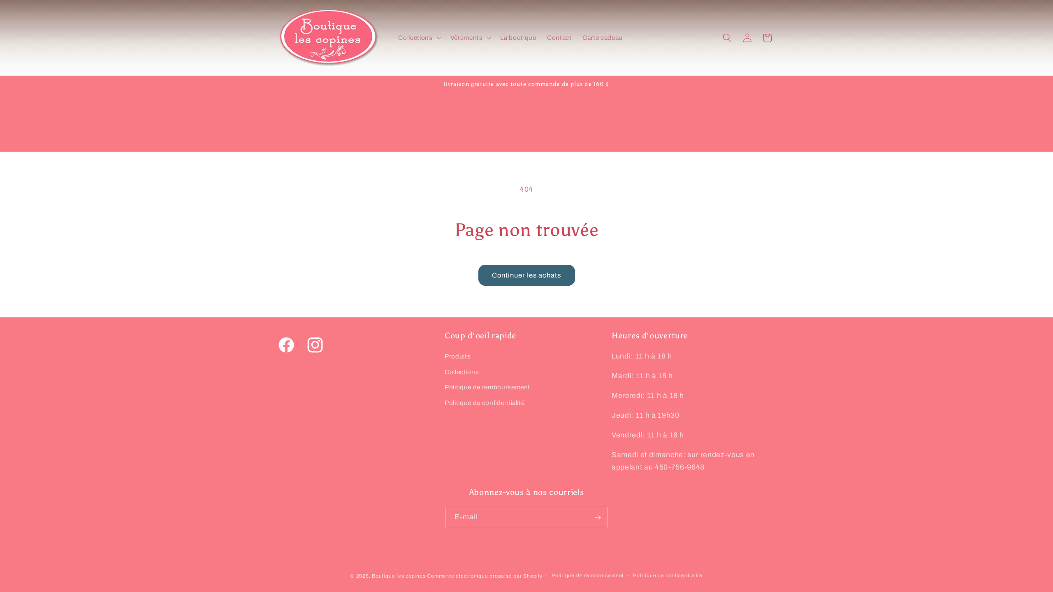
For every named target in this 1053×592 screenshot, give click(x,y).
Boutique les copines (398, 576)
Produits (458, 356)
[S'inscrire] (598, 517)
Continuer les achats (526, 275)
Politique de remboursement (487, 387)
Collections (462, 371)
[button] (419, 37)
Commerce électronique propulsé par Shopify (484, 576)
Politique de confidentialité (484, 402)
